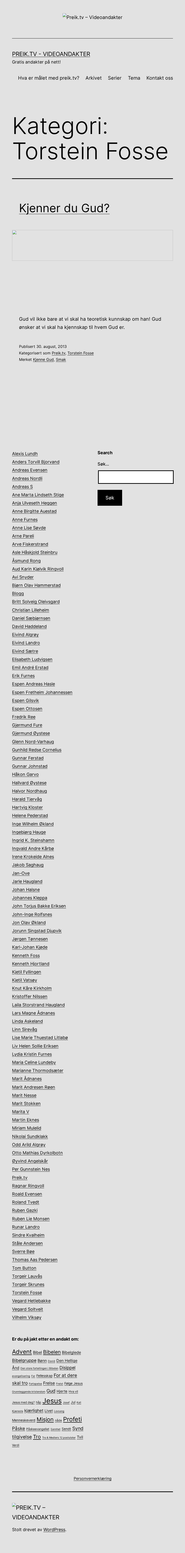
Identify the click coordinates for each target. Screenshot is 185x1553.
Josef (66, 1402)
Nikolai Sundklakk (30, 1136)
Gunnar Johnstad (29, 766)
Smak (61, 359)
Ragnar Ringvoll (28, 1185)
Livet (49, 1411)
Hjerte (62, 1391)
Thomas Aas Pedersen (35, 1259)
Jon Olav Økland (29, 922)
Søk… (103, 464)
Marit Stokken (26, 1103)
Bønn (42, 1360)
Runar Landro (26, 1226)
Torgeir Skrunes (28, 1284)
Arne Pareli (23, 535)
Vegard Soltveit (27, 1309)
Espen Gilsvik (25, 700)
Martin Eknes (25, 1119)
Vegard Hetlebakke (31, 1300)
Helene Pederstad (30, 815)
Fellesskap (44, 1376)
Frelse (49, 1383)
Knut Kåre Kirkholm (32, 988)
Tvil (80, 1437)
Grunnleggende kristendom (28, 1391)
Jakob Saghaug (28, 864)
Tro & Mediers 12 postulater (59, 1437)
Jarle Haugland (27, 881)
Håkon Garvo (25, 774)
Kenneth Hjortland (30, 963)
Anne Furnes (25, 519)
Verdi (15, 1445)
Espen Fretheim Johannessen (42, 692)
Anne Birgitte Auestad (34, 511)
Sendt (66, 1429)
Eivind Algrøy (25, 634)
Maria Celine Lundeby (34, 1062)
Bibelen (52, 1352)
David (51, 1361)
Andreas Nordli (27, 478)
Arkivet (94, 78)
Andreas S (22, 486)
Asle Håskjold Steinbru (34, 552)
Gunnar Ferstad (28, 758)
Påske (18, 1428)
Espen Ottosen (27, 708)
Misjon (45, 1419)
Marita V (20, 1111)
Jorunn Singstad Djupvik (37, 930)
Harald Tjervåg (27, 799)
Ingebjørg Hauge (29, 832)
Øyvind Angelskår (30, 1160)
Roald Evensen (27, 1193)
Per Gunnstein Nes (31, 1169)
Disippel (67, 1367)
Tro (37, 1437)
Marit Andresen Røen (33, 1087)
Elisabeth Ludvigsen (32, 659)
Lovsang (59, 1411)
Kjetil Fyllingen (26, 971)
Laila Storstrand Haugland (38, 1004)
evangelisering (21, 1376)
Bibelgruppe (24, 1360)
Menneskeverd (23, 1420)
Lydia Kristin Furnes (32, 1054)
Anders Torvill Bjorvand (35, 461)
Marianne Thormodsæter (37, 1070)
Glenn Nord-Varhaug (33, 741)
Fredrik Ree (23, 716)
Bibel (37, 1352)
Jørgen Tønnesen (30, 938)
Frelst (59, 1383)
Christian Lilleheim (30, 610)
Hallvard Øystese (29, 782)
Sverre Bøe (23, 1251)
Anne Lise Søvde (29, 527)
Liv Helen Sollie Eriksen (35, 1045)
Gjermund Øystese (31, 733)
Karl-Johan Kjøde (29, 947)
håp (38, 1402)
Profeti (72, 1419)
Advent (22, 1351)
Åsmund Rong (26, 560)
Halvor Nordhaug (29, 790)
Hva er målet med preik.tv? (48, 78)
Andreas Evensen (29, 470)
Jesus (52, 1401)
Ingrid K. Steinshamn (33, 840)
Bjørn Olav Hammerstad (36, 585)
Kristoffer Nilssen (29, 996)
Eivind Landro (26, 642)
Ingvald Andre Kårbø (33, 848)
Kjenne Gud (43, 359)
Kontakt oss (159, 78)
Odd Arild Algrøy (29, 1144)
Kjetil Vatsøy (24, 980)
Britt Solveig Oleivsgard (36, 601)
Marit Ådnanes (27, 1078)
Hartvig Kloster (27, 807)
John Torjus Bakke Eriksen (39, 905)
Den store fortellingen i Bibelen (39, 1368)
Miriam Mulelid (26, 1128)
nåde (58, 1420)
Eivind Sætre (25, 651)
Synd (77, 1428)
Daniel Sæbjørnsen (31, 618)
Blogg (18, 593)
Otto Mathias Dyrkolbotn (37, 1152)
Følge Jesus (73, 1383)
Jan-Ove (21, 873)
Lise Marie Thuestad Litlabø (40, 1037)
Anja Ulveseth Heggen (34, 502)
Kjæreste (17, 1411)
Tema (134, 78)
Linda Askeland (27, 1021)
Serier (114, 78)
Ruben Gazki (25, 1210)
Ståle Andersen (27, 1243)
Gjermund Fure (27, 725)
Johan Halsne (26, 889)
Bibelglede (71, 1352)
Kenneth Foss (26, 955)
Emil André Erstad (30, 667)
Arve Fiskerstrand (30, 544)
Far (33, 1376)
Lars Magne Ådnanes (33, 1013)
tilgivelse (22, 1437)
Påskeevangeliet (37, 1429)
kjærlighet (33, 1410)
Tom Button (24, 1268)
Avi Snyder (23, 577)
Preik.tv (58, 353)
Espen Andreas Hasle (33, 683)
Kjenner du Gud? (64, 208)
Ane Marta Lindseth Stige (38, 494)
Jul (73, 1402)
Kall (79, 1402)
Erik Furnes (23, 675)
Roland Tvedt (25, 1202)
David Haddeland (29, 626)
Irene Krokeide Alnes (33, 856)
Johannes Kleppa (29, 897)
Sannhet (55, 1429)
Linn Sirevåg (24, 1029)
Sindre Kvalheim (28, 1235)
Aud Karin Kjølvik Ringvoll (38, 568)
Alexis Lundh (25, 453)
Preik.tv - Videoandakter (51, 54)
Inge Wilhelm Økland (33, 823)
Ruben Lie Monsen (31, 1218)
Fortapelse (35, 1383)
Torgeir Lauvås (27, 1276)
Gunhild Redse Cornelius (36, 749)
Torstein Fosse (80, 353)
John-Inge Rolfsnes (32, 914)
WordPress (54, 1529)
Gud (50, 1391)
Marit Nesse (24, 1095)
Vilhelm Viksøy (26, 1317)
